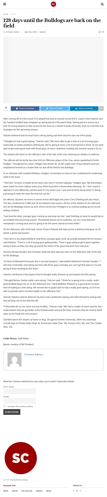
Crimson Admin (13, 32)
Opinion (39, 491)
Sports (13, 14)
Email (6, 396)
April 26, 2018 (30, 32)
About (48, 491)
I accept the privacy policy (19, 406)
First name (8, 387)
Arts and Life (26, 491)
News (5, 491)
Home (5, 14)
